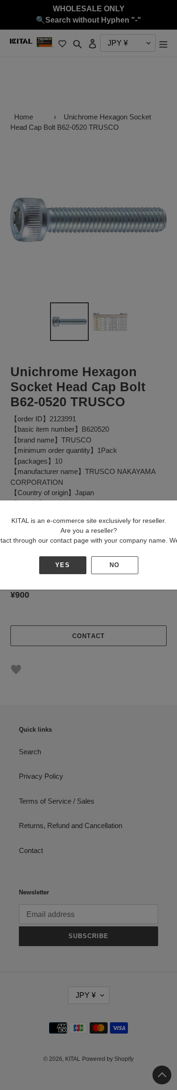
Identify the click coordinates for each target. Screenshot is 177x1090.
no (114, 565)
